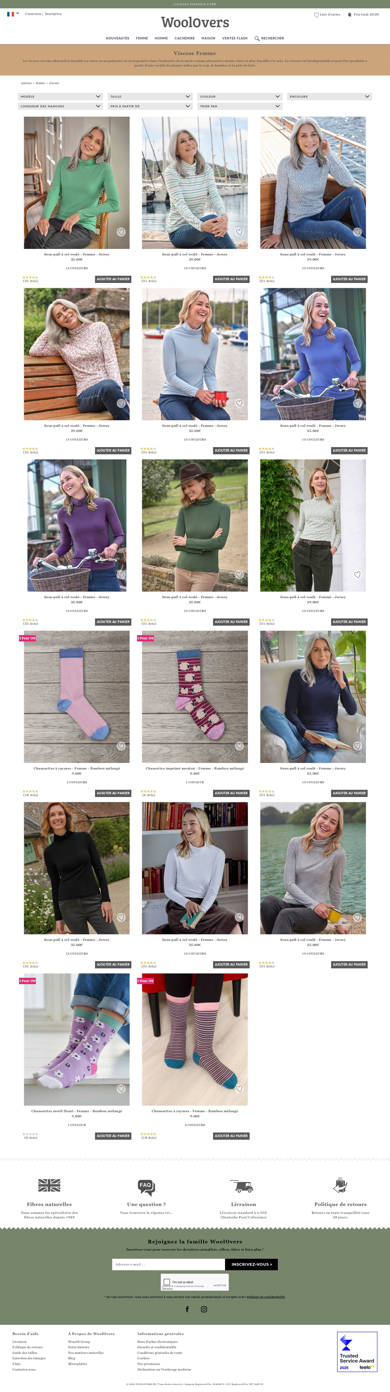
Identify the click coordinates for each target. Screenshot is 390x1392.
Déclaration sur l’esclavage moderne (164, 1369)
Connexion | (34, 14)
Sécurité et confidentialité (156, 1347)
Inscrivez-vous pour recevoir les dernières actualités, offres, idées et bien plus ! (195, 4)
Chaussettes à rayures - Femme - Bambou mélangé (77, 768)
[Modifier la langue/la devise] (12, 15)
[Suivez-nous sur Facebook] (187, 1309)
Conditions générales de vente (160, 1353)
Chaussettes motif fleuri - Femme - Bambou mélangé (76, 1111)
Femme (142, 38)
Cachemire (185, 38)
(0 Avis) (30, 1137)
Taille (116, 96)
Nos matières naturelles (86, 1353)
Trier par (208, 106)
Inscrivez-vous (250, 1264)
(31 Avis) (30, 281)
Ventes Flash (235, 38)
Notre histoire (78, 1347)
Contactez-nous (24, 1369)
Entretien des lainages (29, 1358)
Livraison (19, 1342)
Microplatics (77, 1364)
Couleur (208, 96)
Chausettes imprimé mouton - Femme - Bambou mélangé (195, 768)
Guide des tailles (24, 1353)
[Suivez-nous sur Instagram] (203, 1309)
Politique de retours (27, 1347)
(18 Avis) (30, 795)
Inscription (53, 14)
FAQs (16, 1364)
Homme (161, 38)
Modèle (28, 96)
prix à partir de (125, 106)
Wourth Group (79, 1342)
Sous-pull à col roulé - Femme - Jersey (77, 254)
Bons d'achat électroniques (157, 1342)
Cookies (143, 1358)
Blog (71, 1358)
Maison (209, 38)
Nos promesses (148, 1364)
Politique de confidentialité (266, 1297)
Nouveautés (117, 38)
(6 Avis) (148, 795)
